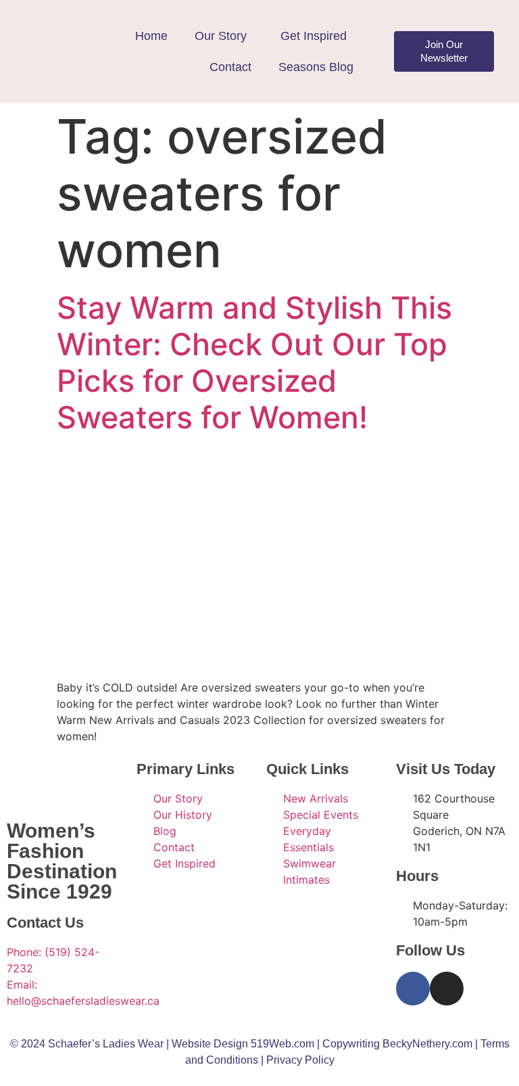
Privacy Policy (300, 1060)
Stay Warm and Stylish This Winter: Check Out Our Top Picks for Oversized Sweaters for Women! (254, 362)
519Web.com (282, 1043)
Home (151, 36)
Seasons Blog (315, 67)
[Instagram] (447, 988)
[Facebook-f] (413, 988)
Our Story (221, 36)
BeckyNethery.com (427, 1043)
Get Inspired (313, 36)
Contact (230, 67)
